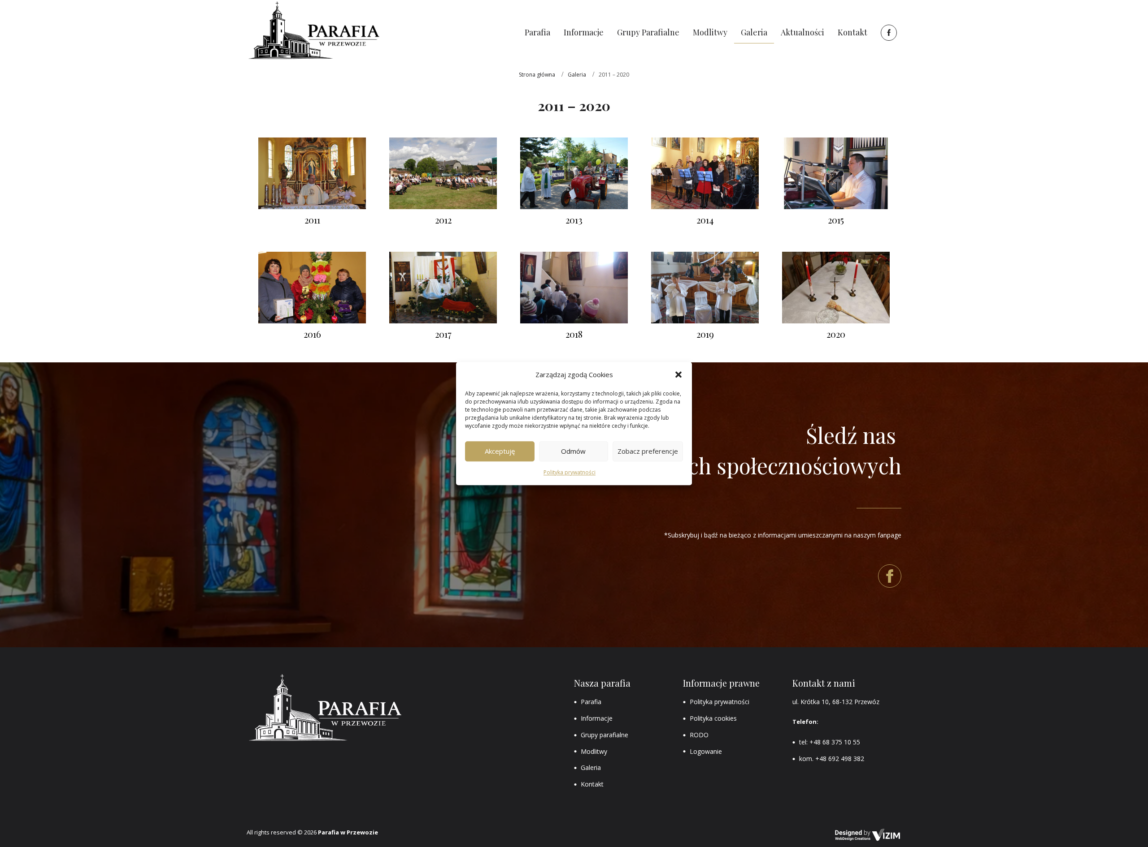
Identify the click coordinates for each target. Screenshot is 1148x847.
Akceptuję (500, 451)
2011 (312, 220)
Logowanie (706, 751)
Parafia (591, 701)
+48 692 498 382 (839, 758)
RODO (699, 735)
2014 (704, 220)
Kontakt (592, 784)
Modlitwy (594, 751)
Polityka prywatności (570, 472)
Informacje (597, 718)
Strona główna (537, 74)
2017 (443, 334)
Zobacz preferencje (647, 451)
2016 (312, 334)
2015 (836, 220)
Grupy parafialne (604, 735)
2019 (705, 334)
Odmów (573, 451)
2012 (443, 220)
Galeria (577, 74)
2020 (835, 334)
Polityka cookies (713, 718)
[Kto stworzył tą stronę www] (867, 835)
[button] (678, 374)
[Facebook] (887, 32)
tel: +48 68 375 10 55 (829, 742)
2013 (574, 220)
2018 (574, 334)
